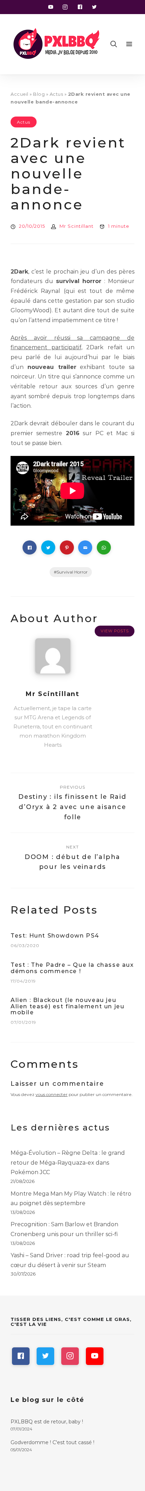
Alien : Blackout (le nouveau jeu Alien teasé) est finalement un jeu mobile (67, 1006)
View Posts (115, 630)
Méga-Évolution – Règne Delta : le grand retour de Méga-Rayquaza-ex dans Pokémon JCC (68, 1162)
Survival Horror (72, 572)
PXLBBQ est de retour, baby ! (47, 1421)
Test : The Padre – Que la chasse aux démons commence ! (72, 968)
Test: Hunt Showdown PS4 (55, 935)
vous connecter (52, 1094)
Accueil (20, 94)
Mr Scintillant (76, 226)
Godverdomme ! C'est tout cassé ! (52, 1442)
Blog (39, 94)
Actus (56, 94)
